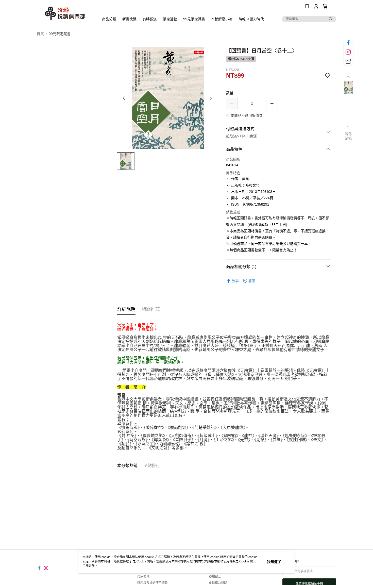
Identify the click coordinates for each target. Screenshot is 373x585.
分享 (235, 281)
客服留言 (215, 576)
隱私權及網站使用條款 (152, 583)
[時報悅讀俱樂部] (65, 13)
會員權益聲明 (218, 583)
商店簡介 (143, 576)
